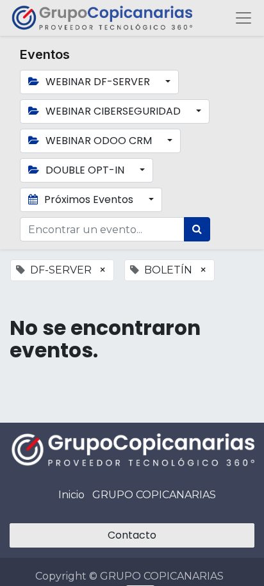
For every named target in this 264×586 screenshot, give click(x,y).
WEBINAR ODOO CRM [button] (98, 140)
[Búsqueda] (197, 229)
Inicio (71, 495)
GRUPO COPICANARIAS (154, 495)
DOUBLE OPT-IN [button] (85, 170)
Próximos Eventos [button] (89, 199)
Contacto (132, 535)
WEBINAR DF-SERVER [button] (98, 81)
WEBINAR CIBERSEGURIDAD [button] (113, 111)
